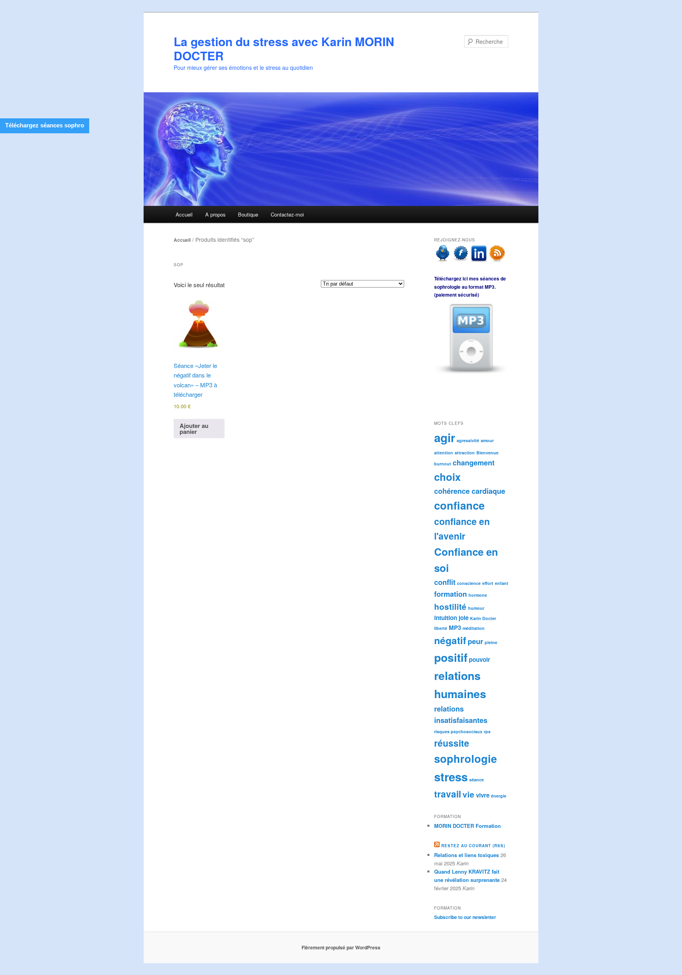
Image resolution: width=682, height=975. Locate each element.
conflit (444, 582)
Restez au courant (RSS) (473, 845)
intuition (445, 617)
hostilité (450, 606)
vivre (482, 795)
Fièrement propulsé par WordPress (341, 947)
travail (447, 793)
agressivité (468, 440)
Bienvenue (487, 453)
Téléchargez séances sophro (44, 125)
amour (487, 440)
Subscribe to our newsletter (465, 917)
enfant (501, 583)
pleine (491, 642)
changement (474, 462)
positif (450, 657)
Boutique (248, 214)
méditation (474, 628)
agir (444, 437)
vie (468, 794)
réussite (451, 742)
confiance (459, 505)
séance (476, 780)
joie (463, 617)
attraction (465, 453)
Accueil (184, 214)
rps (487, 731)
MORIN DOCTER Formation (467, 825)
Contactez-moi (287, 214)
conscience (469, 583)
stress (451, 776)
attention (443, 453)
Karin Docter (483, 618)
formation (450, 593)
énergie (498, 796)
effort (487, 583)
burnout (442, 464)
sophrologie (465, 758)
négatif (450, 640)
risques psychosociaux (458, 731)
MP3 (455, 627)
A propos (215, 214)
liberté (440, 628)
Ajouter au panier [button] (194, 428)
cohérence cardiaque (469, 491)
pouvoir (479, 659)
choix (447, 476)
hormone (477, 595)
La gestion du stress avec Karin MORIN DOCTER (284, 48)
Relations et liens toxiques (466, 855)
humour (476, 608)
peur (475, 641)
